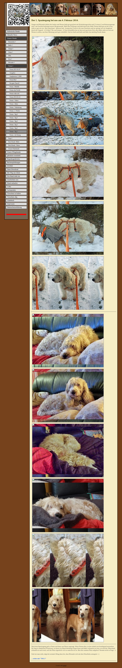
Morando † (11, 62)
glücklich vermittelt (13, 156)
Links (9, 187)
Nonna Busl (13, 80)
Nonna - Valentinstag (15, 107)
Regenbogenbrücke (13, 159)
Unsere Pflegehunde (14, 152)
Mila (9, 55)
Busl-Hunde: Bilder (13, 142)
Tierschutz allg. (12, 197)
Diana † (10, 52)
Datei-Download (12, 169)
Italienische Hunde (13, 31)
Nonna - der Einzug (15, 135)
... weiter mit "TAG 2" (38, 658)
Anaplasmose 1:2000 (15, 76)
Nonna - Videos (14, 100)
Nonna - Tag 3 (14, 124)
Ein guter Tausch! (14, 83)
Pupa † (10, 138)
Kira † (10, 59)
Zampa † (10, 49)
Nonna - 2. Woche (15, 111)
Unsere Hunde (12, 38)
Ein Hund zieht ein (13, 176)
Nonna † (10, 66)
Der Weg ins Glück (13, 173)
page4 (64, 665)
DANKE (10, 166)
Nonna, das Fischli (15, 90)
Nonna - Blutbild (14, 87)
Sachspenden (11, 190)
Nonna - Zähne (14, 104)
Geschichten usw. (13, 180)
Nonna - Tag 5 (14, 118)
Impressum (11, 204)
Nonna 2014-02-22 (15, 97)
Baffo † (10, 45)
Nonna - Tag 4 (14, 121)
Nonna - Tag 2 (14, 128)
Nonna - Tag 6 (14, 114)
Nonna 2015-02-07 (15, 69)
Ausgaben (12, 73)
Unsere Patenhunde (13, 149)
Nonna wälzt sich (14, 93)
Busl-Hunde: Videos (14, 145)
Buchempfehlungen (13, 162)
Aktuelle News (12, 35)
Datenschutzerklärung (14, 207)
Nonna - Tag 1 (14, 131)
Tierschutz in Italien (14, 193)
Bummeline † (12, 42)
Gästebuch (10, 200)
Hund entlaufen (12, 183)
